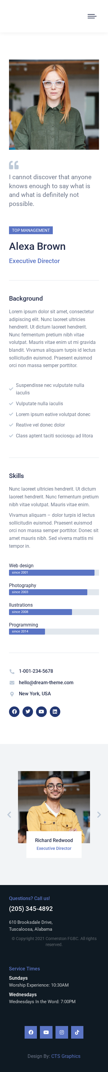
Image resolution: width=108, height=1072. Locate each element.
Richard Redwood (54, 840)
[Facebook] (31, 1032)
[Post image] (54, 807)
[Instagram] (62, 1032)
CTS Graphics (65, 1056)
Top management (31, 230)
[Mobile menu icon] (92, 16)
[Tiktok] (77, 1032)
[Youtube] (46, 1032)
